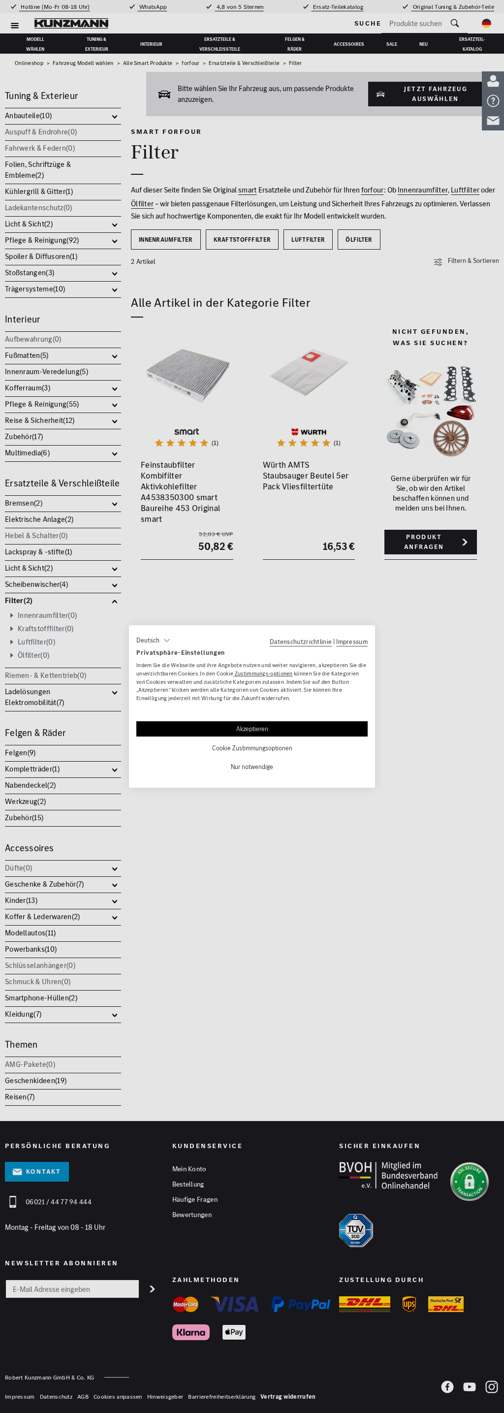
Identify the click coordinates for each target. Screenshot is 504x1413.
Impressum (352, 641)
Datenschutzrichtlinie (301, 641)
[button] (153, 640)
